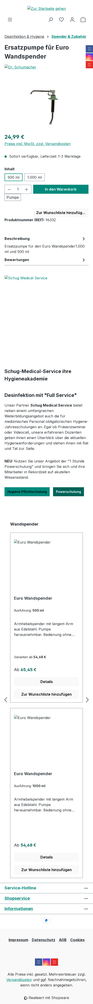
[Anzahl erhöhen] (26, 189)
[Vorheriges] (5, 699)
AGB (63, 940)
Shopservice (17, 898)
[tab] (45, 244)
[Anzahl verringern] (9, 189)
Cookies (77, 940)
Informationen (19, 908)
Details (46, 681)
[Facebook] (89, 48)
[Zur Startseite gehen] (46, 8)
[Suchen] (50, 19)
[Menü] (10, 19)
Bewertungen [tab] (17, 259)
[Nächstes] (87, 699)
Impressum (18, 940)
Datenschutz (43, 940)
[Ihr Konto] (72, 19)
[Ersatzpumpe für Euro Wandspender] (46, 104)
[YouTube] (89, 64)
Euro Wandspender (33, 598)
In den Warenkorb (61, 189)
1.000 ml (34, 177)
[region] (46, 104)
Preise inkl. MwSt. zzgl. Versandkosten (38, 143)
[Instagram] (89, 56)
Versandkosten (19, 979)
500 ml (13, 177)
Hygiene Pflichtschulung (27, 492)
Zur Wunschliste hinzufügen (61, 212)
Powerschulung (68, 492)
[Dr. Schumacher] (46, 67)
